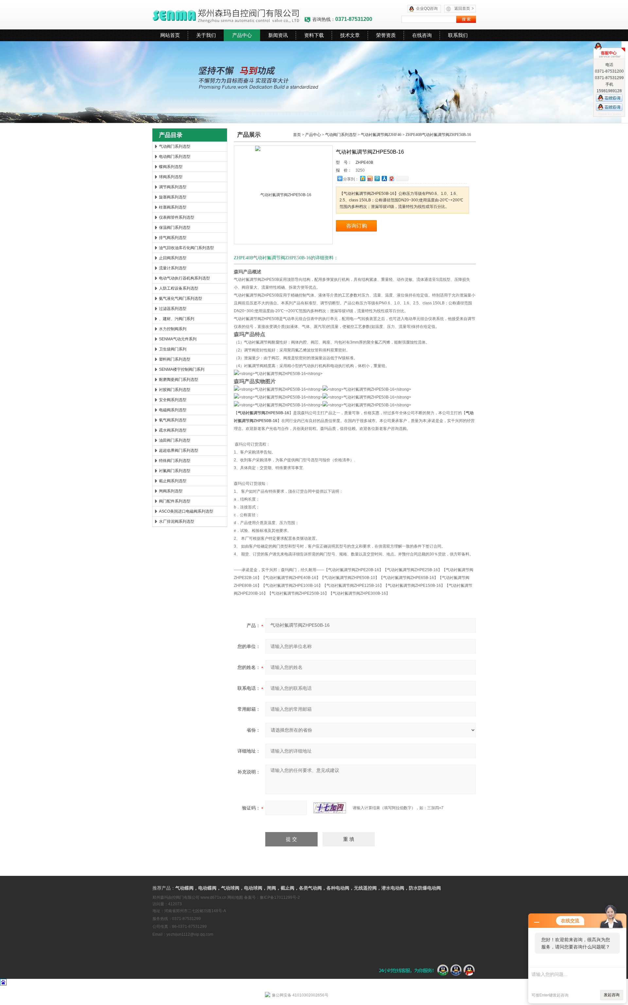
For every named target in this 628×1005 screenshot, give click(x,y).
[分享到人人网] (384, 178)
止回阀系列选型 (172, 258)
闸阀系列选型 (171, 491)
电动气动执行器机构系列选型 (184, 278)
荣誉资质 (386, 35)
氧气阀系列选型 (172, 420)
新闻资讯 (278, 35)
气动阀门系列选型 (174, 146)
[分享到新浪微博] (369, 178)
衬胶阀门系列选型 (174, 389)
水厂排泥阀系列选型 (176, 521)
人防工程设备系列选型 (178, 288)
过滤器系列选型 (172, 308)
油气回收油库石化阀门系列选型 (186, 248)
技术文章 (350, 35)
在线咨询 (422, 35)
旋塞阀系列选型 (172, 197)
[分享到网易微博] (391, 178)
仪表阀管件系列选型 (176, 217)
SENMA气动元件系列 (178, 339)
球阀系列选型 (171, 177)
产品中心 (242, 35)
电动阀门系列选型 (174, 156)
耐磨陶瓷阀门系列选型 (178, 379)
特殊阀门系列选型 (174, 460)
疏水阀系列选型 (172, 430)
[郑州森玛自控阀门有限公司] (228, 14)
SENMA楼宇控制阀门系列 (181, 369)
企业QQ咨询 (427, 8)
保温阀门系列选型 (174, 227)
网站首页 (170, 35)
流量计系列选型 (172, 268)
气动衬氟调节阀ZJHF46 (381, 134)
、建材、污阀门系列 (176, 318)
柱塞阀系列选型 (172, 207)
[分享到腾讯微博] (376, 178)
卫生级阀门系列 (172, 349)
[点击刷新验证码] (329, 807)
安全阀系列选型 (172, 400)
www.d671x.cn (213, 897)
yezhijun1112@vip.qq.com (189, 934)
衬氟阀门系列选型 (174, 470)
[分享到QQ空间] (362, 178)
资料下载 (314, 35)
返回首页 (464, 8)
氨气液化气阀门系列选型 (180, 298)
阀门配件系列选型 (174, 501)
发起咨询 (611, 995)
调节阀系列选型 (172, 187)
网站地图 (235, 897)
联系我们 (458, 35)
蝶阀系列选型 (171, 166)
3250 (360, 170)
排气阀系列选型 (172, 237)
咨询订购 (356, 226)
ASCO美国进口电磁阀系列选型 (186, 511)
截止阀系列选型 (172, 481)
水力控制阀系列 (172, 329)
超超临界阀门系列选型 (178, 450)
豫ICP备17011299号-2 (280, 897)
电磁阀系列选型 (172, 410)
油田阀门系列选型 (174, 440)
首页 (297, 134)
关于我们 (206, 35)
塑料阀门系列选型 (174, 359)
